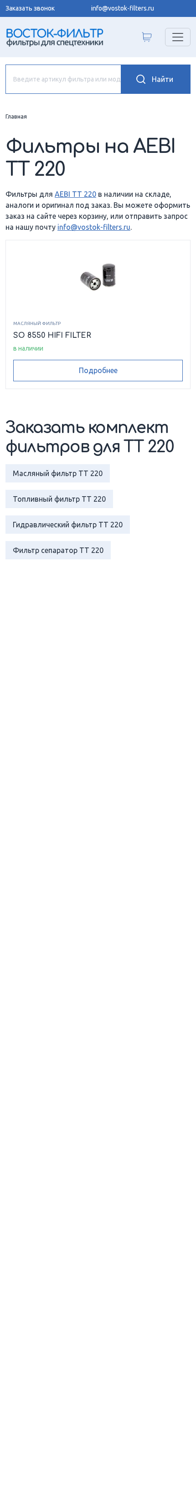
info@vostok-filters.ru (122, 8)
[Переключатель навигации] (178, 37)
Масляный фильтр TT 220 (58, 473)
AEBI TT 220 (75, 194)
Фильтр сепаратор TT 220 (58, 550)
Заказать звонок (30, 8)
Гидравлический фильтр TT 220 (68, 524)
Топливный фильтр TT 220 (59, 499)
